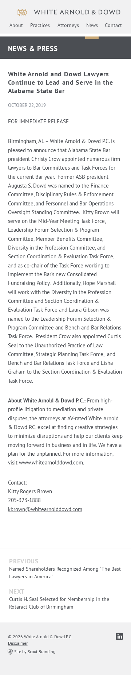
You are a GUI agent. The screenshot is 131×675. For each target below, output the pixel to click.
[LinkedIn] (119, 636)
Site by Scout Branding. (34, 651)
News (92, 25)
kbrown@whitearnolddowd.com (45, 509)
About (16, 25)
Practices (40, 25)
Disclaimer (18, 643)
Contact (113, 25)
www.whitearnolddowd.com (51, 462)
